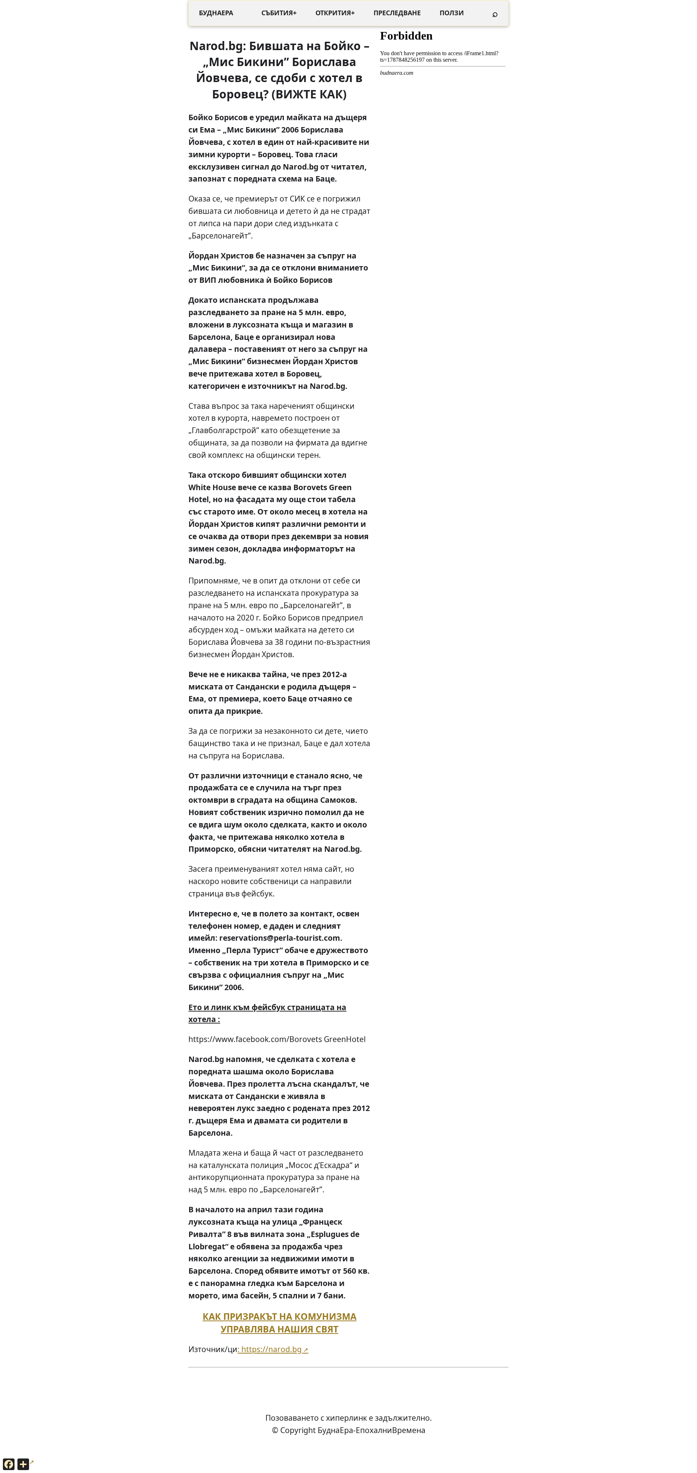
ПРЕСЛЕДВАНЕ (397, 12)
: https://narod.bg (269, 1349)
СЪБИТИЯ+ (279, 12)
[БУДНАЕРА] (216, 13)
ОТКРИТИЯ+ (335, 12)
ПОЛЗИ (452, 12)
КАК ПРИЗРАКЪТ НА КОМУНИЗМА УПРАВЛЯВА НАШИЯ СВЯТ (279, 1322)
